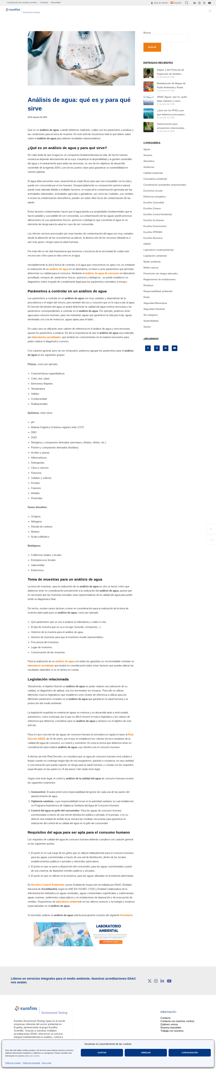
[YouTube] (209, 3)
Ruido (146, 297)
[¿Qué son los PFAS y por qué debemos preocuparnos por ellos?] (148, 113)
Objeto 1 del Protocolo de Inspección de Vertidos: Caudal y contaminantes (170, 72)
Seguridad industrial (154, 309)
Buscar (147, 32)
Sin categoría (150, 315)
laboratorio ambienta (68, 901)
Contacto (44, 2)
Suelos (147, 326)
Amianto (147, 155)
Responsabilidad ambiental (157, 291)
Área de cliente (161, 3)
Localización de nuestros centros (22, 2)
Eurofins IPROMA (152, 232)
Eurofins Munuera (153, 238)
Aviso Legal (46, 1063)
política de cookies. (32, 1056)
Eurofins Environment (154, 226)
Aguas (146, 149)
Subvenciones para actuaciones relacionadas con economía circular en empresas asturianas (170, 126)
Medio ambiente (152, 261)
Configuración (190, 1053)
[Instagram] (199, 3)
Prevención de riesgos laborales (160, 273)
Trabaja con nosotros (172, 1030)
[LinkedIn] (195, 3)
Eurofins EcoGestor (153, 220)
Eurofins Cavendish (153, 202)
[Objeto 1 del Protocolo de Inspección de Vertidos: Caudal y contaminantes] (148, 73)
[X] (204, 3)
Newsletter (56, 2)
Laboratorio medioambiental (158, 249)
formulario (126, 915)
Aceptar (102, 1053)
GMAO (147, 244)
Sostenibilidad (150, 320)
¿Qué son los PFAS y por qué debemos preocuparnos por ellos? (172, 112)
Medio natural (150, 267)
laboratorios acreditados (46, 337)
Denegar (146, 1053)
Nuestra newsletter (170, 1027)
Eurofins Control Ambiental (47, 884)
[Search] (187, 3)
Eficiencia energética (154, 196)
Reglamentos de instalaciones (159, 279)
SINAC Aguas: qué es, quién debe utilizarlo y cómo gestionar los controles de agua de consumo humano (172, 99)
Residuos (148, 285)
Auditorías (148, 167)
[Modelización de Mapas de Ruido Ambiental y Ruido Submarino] (148, 86)
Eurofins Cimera (152, 208)
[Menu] (208, 11)
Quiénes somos (169, 1024)
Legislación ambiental (155, 255)
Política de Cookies (13, 1063)
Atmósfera (148, 161)
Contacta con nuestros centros (177, 1021)
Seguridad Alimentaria (155, 303)
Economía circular (153, 190)
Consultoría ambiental (155, 178)
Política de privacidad (31, 1063)
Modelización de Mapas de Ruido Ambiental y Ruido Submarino (171, 85)
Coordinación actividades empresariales (164, 184)
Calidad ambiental (153, 173)
